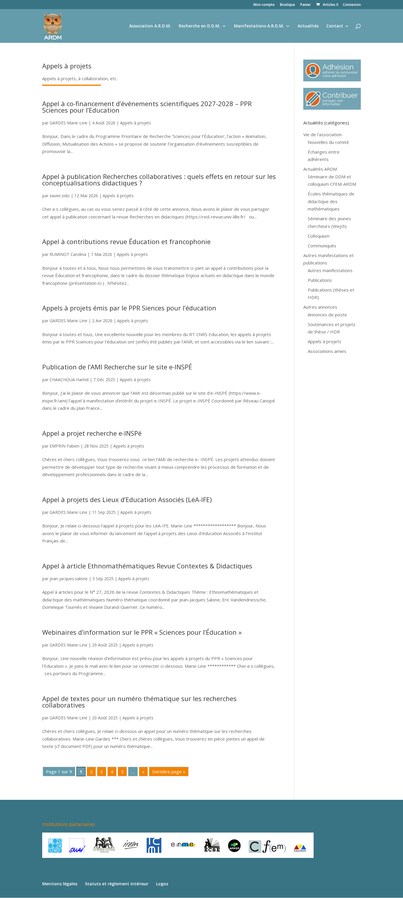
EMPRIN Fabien (64, 446)
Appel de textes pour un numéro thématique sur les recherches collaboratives (139, 701)
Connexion (352, 5)
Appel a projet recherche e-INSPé (92, 433)
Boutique (287, 5)
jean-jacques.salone (69, 578)
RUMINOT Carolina (68, 254)
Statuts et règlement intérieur (116, 884)
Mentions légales (59, 884)
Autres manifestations (330, 270)
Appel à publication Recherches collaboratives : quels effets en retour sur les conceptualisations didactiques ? (159, 179)
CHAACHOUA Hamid (69, 379)
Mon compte (264, 5)
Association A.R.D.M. (150, 26)
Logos (162, 884)
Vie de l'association (322, 134)
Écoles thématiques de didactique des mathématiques (331, 201)
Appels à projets (135, 123)
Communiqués (322, 246)
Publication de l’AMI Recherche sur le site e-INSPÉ (117, 366)
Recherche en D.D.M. (199, 26)
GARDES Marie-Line (68, 123)
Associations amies (327, 351)
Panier (305, 5)
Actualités (308, 26)
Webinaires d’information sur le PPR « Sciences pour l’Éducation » (142, 632)
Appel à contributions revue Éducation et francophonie (126, 241)
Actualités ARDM (320, 169)
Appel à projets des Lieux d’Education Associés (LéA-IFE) (127, 499)
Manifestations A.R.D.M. (259, 26)
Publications (320, 280)
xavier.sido (60, 195)
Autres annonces (320, 307)
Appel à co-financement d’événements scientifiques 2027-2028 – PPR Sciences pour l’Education (147, 106)
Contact (334, 26)
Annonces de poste (327, 315)
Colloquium (319, 236)
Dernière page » (168, 771)
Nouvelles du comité (328, 142)
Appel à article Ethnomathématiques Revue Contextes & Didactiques (147, 565)
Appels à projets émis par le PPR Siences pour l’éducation (129, 307)
